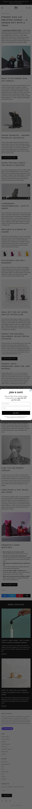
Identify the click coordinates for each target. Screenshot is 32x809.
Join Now (16, 413)
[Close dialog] (30, 390)
